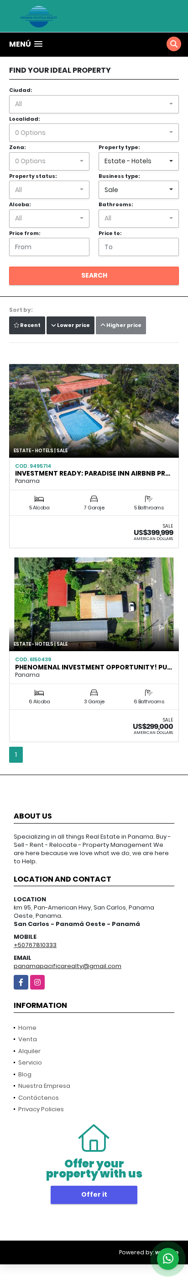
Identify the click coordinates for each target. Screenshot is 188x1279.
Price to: (110, 233)
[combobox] (94, 104)
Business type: (119, 176)
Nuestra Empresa (44, 1085)
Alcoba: (20, 204)
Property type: (119, 147)
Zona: (17, 147)
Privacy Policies (41, 1109)
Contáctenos (38, 1097)
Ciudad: (20, 90)
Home (27, 1027)
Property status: (33, 176)
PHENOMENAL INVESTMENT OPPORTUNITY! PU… (93, 667)
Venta (27, 1039)
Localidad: (24, 119)
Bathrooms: (116, 204)
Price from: (24, 233)
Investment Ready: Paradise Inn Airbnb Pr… (92, 473)
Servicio (30, 1062)
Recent (30, 325)
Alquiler (29, 1051)
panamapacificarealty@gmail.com (67, 966)
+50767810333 (35, 945)
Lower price (73, 325)
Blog (24, 1074)
